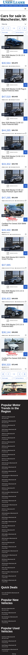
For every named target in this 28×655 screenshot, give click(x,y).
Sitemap (14, 653)
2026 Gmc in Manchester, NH (8, 434)
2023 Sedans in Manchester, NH (9, 472)
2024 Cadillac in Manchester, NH (9, 522)
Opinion (25, 5)
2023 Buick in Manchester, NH (8, 560)
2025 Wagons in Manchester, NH (9, 547)
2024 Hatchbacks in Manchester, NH (10, 551)
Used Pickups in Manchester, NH (9, 646)
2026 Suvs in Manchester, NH (8, 417)
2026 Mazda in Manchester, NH (9, 421)
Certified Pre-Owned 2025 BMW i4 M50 (14, 359)
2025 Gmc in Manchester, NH (8, 509)
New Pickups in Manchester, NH (9, 613)
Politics (10, 5)
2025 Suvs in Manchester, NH (8, 442)
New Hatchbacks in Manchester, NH (10, 617)
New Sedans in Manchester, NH (9, 622)
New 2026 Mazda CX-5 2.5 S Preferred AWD (13, 325)
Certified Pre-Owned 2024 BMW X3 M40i (14, 224)
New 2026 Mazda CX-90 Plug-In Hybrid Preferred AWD (14, 90)
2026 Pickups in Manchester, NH (9, 430)
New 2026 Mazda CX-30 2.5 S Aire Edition (13, 56)
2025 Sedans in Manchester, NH (9, 480)
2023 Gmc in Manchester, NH (8, 530)
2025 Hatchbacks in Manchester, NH (10, 514)
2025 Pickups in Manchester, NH (9, 518)
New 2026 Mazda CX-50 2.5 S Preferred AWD (13, 157)
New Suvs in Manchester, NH (8, 609)
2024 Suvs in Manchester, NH (8, 447)
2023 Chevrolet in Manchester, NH (9, 505)
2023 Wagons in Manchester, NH (9, 581)
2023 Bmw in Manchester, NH (8, 451)
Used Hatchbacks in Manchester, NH (10, 650)
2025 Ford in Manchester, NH (8, 543)
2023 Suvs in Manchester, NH (8, 459)
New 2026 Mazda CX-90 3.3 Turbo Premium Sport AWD (12, 191)
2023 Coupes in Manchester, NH (9, 576)
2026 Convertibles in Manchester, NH (10, 493)
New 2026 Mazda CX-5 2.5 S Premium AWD (13, 292)
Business (15, 5)
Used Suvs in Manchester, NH (8, 637)
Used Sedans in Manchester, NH (9, 641)
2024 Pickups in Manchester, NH (9, 497)
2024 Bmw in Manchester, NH (8, 455)
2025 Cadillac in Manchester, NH (9, 535)
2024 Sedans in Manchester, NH (9, 484)
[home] (14, 2)
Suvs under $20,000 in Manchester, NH (10, 593)
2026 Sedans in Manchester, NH (9, 468)
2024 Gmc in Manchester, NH (8, 489)
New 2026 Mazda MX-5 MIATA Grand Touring (13, 258)
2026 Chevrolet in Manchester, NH (9, 463)
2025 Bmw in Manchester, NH (8, 438)
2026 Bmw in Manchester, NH (8, 426)
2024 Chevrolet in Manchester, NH (9, 556)
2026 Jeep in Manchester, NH (8, 568)
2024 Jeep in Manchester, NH (8, 526)
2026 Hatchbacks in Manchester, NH (10, 476)
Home (2, 5)
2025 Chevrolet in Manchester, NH (9, 539)
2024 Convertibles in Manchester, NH (10, 572)
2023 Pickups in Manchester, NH (9, 501)
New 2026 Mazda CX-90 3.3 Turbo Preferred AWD (12, 123)
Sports (20, 5)
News (6, 5)
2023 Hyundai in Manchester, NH (9, 564)
